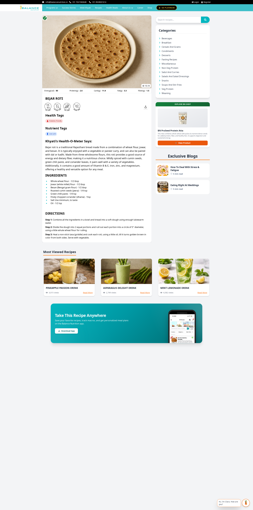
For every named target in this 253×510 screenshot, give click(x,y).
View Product (182, 143)
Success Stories (69, 7)
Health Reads (112, 7)
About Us (126, 7)
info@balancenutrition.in (57, 2)
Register (207, 2)
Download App (68, 331)
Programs (50, 7)
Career (140, 7)
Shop (149, 7)
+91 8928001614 (99, 2)
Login (196, 2)
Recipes (98, 7)
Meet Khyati (85, 7)
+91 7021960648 (79, 2)
